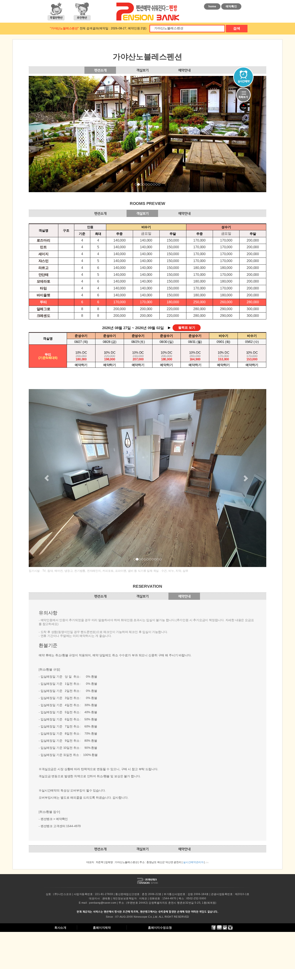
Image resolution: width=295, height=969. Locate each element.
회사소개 (60, 927)
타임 (43, 288)
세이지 (43, 254)
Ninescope (141, 916)
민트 (43, 247)
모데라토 (43, 281)
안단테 (43, 274)
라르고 (43, 268)
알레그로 (43, 309)
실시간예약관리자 (193, 862)
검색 (236, 28)
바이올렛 (43, 295)
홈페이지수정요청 (160, 927)
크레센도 (43, 315)
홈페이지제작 (102, 927)
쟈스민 (43, 261)
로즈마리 (43, 240)
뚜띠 (43, 302)
